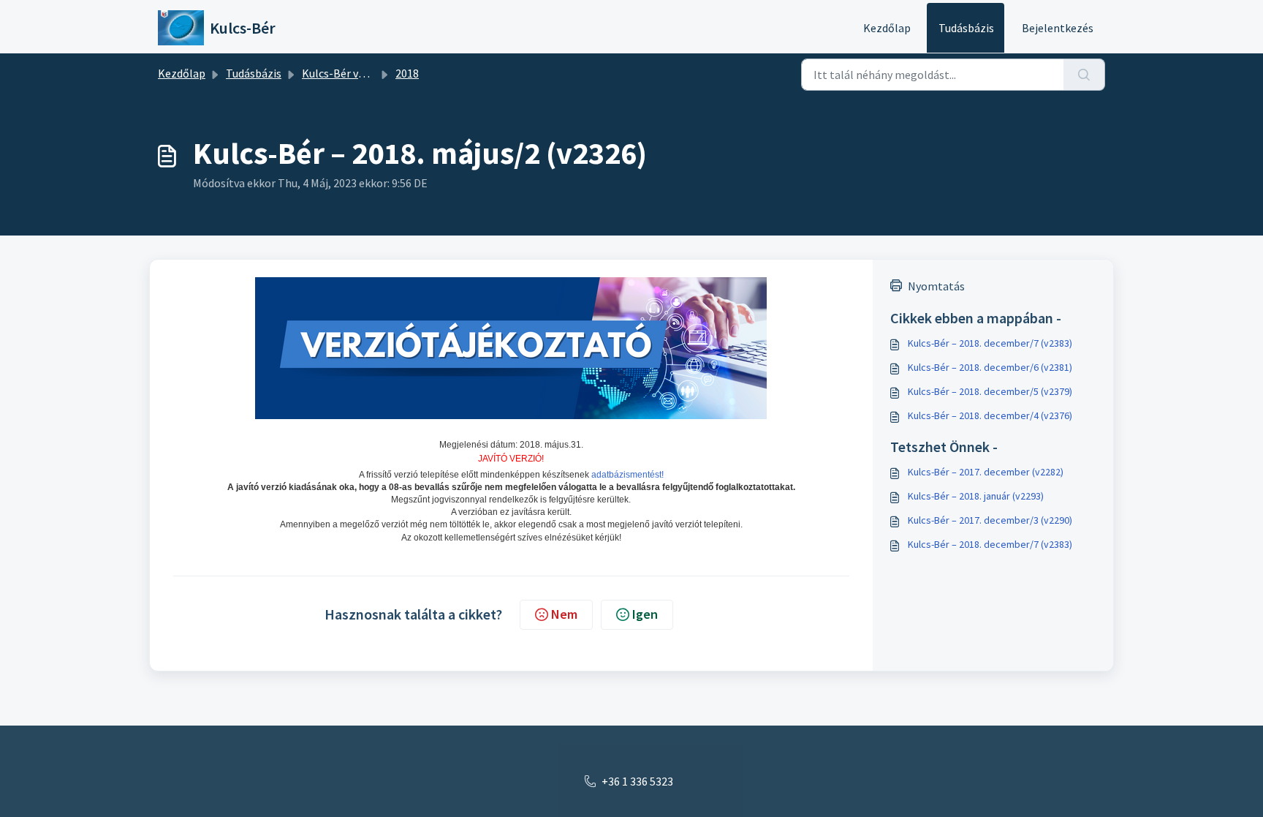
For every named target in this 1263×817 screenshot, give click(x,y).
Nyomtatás (936, 286)
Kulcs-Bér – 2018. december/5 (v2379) (990, 391)
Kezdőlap (887, 27)
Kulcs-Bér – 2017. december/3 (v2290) (990, 520)
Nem (564, 614)
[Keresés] (1084, 75)
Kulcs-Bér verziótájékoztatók (376, 73)
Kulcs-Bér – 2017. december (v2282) (985, 471)
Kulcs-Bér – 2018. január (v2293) (976, 495)
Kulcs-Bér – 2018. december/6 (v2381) (990, 367)
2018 (407, 73)
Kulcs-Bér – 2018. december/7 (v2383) (990, 343)
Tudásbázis (966, 27)
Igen (645, 614)
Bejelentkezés (1057, 27)
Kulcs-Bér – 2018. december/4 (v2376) (990, 415)
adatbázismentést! (627, 475)
